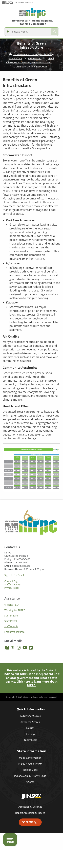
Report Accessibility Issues (30, 812)
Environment (34, 58)
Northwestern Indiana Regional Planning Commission (32, 22)
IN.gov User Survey (30, 715)
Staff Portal (10, 621)
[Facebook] (7, 648)
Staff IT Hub (11, 626)
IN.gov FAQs (30, 740)
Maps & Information (30, 757)
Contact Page (11, 581)
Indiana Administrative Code (30, 775)
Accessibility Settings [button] (30, 806)
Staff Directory (12, 584)
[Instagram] (18, 648)
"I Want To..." (11, 604)
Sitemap (30, 734)
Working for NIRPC (14, 610)
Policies (30, 728)
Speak (29, 822)
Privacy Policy (11, 587)
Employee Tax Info (14, 631)
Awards (30, 781)
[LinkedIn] (31, 648)
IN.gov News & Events (30, 763)
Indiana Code (30, 769)
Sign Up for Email (14, 575)
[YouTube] (25, 648)
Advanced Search (30, 722)
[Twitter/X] (13, 648)
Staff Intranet (11, 615)
